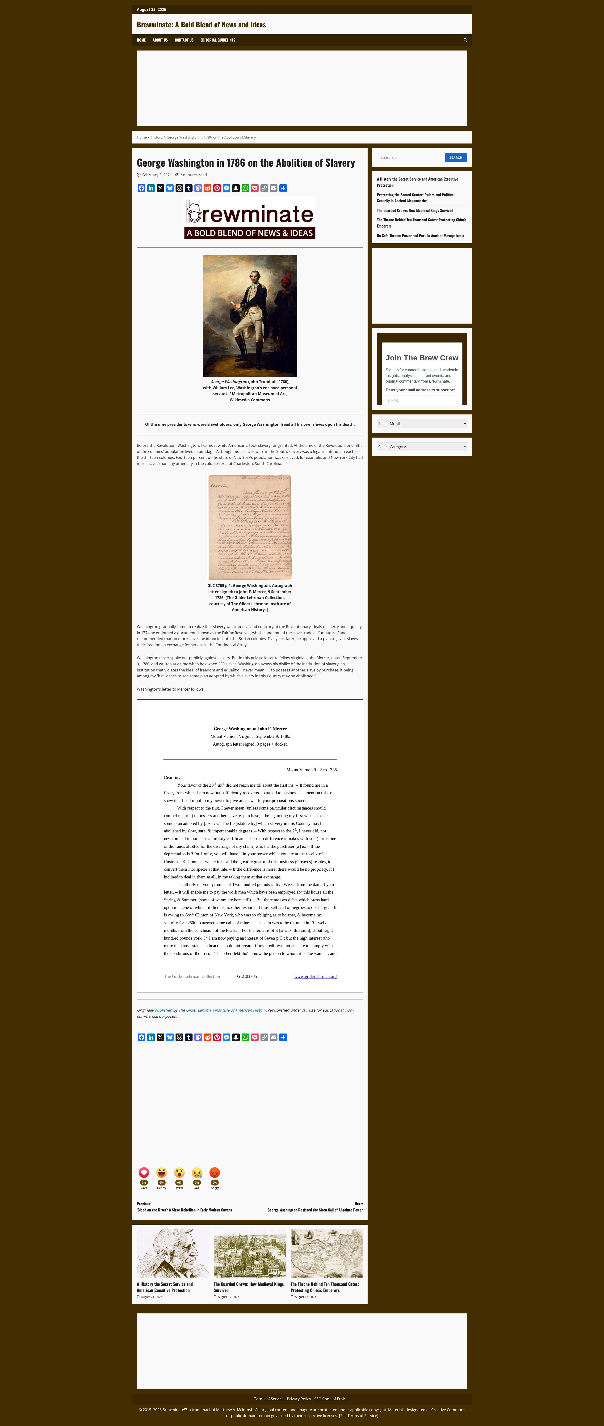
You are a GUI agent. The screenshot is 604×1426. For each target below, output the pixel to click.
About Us (160, 40)
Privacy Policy (299, 1398)
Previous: (184, 1207)
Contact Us (184, 40)
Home (141, 40)
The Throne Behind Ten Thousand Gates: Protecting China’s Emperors (325, 1287)
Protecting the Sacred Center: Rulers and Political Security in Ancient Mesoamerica (415, 197)
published (163, 1010)
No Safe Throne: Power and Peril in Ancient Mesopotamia (420, 235)
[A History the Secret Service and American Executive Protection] (173, 1253)
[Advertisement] (283, 88)
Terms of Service (269, 1398)
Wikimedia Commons (250, 399)
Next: (315, 1207)
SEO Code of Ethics (331, 1398)
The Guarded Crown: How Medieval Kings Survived (249, 1287)
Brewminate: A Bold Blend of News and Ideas (201, 24)
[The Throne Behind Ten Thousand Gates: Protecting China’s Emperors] (327, 1253)
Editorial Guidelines (218, 40)
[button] (465, 40)
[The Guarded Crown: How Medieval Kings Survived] (250, 1253)
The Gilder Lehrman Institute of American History (222, 1010)
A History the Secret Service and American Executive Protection (165, 1287)
